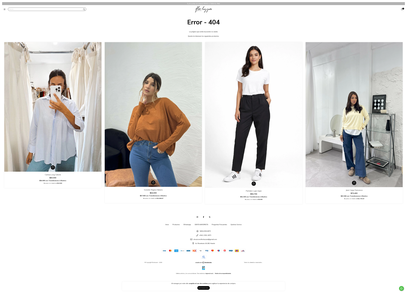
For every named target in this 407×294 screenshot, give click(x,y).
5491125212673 (205, 231)
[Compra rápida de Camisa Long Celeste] (53, 167)
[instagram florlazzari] (197, 217)
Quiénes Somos (236, 224)
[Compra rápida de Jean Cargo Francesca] (354, 183)
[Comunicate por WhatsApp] (401, 288)
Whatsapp (187, 224)
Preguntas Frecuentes (219, 224)
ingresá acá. (209, 273)
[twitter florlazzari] (210, 217)
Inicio (167, 224)
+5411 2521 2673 (205, 235)
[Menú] (5, 9)
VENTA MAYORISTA (201, 224)
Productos (176, 224)
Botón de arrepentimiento (223, 273)
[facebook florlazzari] (203, 217)
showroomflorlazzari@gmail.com (205, 239)
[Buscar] (84, 9)
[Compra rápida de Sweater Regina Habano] (153, 182)
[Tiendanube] (203, 263)
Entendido (203, 288)
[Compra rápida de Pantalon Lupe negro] (254, 184)
